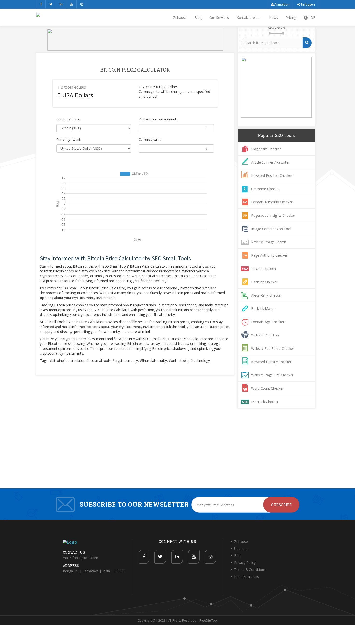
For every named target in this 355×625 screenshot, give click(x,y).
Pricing (291, 17)
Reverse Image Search (268, 242)
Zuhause (180, 17)
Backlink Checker (264, 282)
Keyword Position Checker (271, 175)
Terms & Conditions (250, 569)
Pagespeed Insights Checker (273, 215)
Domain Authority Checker (271, 202)
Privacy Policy (245, 562)
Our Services (219, 17)
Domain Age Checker (267, 322)
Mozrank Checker (264, 401)
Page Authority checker (269, 255)
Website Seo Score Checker (272, 348)
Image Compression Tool (271, 228)
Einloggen (307, 4)
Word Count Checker (267, 388)
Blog (198, 17)
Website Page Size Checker (272, 375)
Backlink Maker (263, 308)
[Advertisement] (177, 452)
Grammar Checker (265, 188)
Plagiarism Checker (266, 149)
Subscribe (281, 504)
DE (311, 17)
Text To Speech (263, 268)
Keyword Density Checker (271, 361)
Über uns (241, 548)
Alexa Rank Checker (266, 295)
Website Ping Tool (265, 335)
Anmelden (281, 4)
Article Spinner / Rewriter (270, 162)
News (273, 17)
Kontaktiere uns (249, 17)
